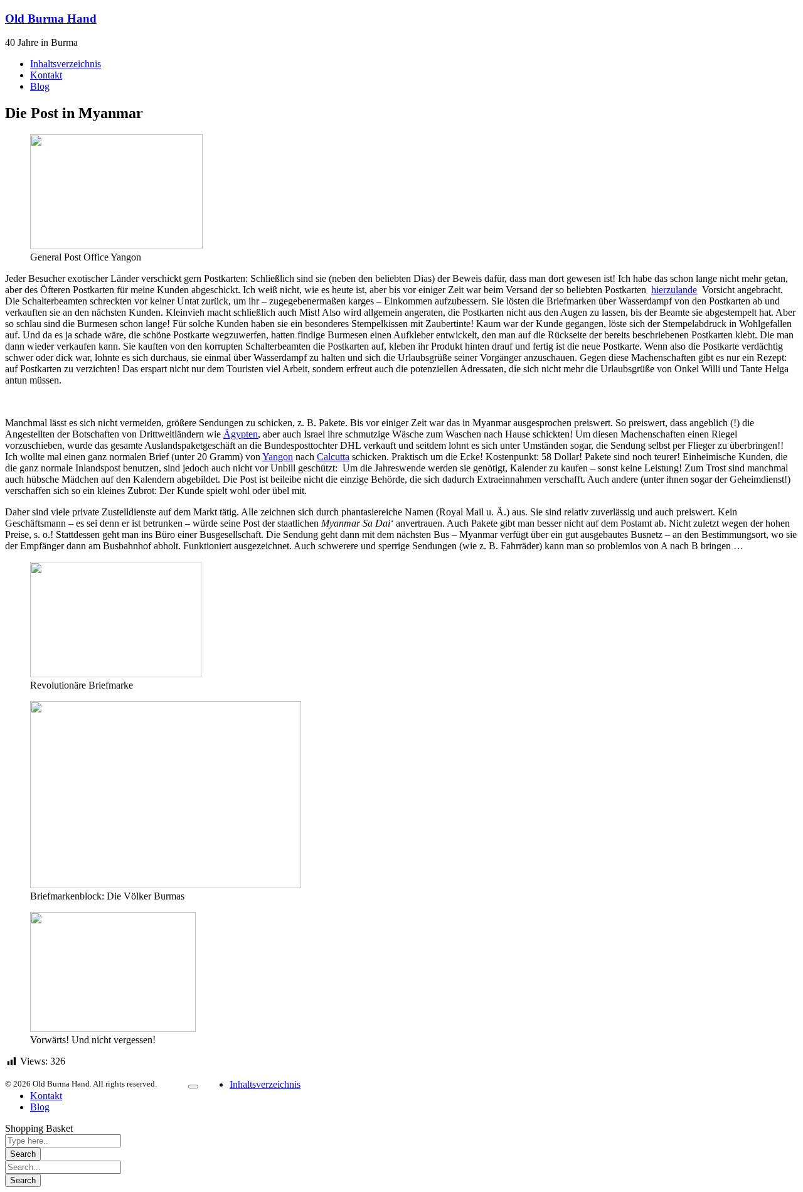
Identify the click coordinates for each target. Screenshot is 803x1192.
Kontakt (46, 1095)
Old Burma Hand (51, 18)
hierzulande (674, 289)
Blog (40, 1107)
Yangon (277, 456)
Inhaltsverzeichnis (265, 1084)
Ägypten (240, 434)
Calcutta (333, 456)
